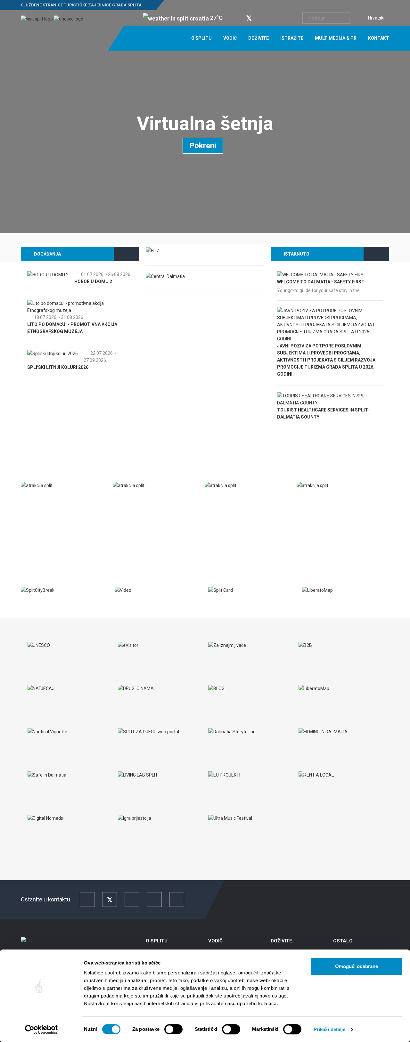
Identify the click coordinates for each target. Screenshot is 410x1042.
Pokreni (202, 145)
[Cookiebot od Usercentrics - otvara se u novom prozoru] (41, 1029)
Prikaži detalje (330, 1029)
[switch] (173, 1029)
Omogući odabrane (356, 966)
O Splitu (201, 38)
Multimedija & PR (336, 38)
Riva (32, 498)
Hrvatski (376, 17)
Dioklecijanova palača (330, 498)
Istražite (291, 38)
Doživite (258, 38)
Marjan (220, 498)
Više (31, 542)
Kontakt (378, 38)
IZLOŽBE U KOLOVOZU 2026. (63, 338)
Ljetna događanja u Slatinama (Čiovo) (79, 374)
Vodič (230, 38)
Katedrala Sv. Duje (142, 498)
